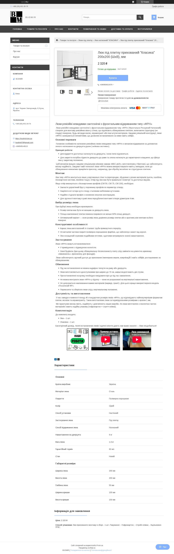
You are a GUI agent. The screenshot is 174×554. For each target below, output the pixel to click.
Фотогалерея (145, 29)
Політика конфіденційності (101, 550)
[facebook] (55, 360)
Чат (164, 547)
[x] (58, 360)
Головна (17, 29)
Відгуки (16, 57)
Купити (113, 78)
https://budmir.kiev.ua (23, 139)
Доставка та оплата (122, 29)
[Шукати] (140, 17)
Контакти (73, 29)
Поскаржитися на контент (80, 550)
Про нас (59, 29)
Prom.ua (100, 545)
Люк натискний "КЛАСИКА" (106, 40)
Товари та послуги (37, 29)
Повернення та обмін (94, 29)
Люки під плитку (85, 40)
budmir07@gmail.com (24, 142)
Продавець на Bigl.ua (87, 548)
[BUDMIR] (16, 22)
